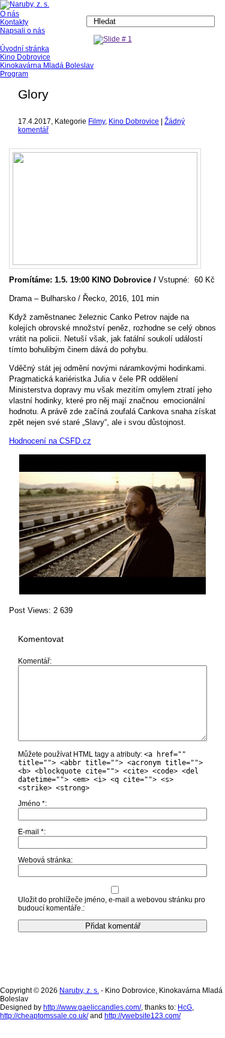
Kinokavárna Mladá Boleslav (47, 65)
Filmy (96, 121)
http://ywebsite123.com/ (142, 1016)
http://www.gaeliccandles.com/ (92, 1007)
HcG (185, 1007)
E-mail (31, 832)
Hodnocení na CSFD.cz (50, 440)
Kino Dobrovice (134, 121)
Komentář (34, 661)
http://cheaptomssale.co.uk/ (44, 1016)
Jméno (31, 803)
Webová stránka (44, 860)
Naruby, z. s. (79, 990)
